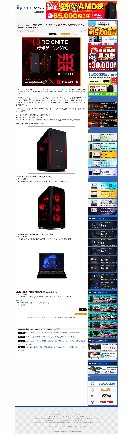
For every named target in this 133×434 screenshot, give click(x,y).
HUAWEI (42, 412)
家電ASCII (49, 418)
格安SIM (44, 418)
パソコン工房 (21, 305)
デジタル (53, 409)
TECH (49, 409)
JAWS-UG (47, 412)
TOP (37, 409)
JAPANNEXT (81, 416)
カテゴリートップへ (81, 314)
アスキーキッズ (38, 418)
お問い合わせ (77, 427)
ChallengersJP (94, 418)
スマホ (77, 409)
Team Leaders (63, 418)
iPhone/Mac (58, 409)
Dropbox (60, 416)
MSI (52, 414)
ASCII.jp (38, 12)
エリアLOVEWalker (43, 422)
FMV (42, 410)
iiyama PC (61, 410)
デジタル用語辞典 (64, 420)
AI (39, 409)
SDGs (82, 418)
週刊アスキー (56, 420)
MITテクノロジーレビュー (81, 420)
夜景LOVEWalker (71, 422)
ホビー (63, 409)
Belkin (70, 412)
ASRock (50, 416)
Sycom (68, 410)
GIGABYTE (56, 414)
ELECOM (56, 410)
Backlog (68, 416)
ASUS (76, 416)
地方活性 (78, 418)
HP (86, 410)
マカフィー (50, 410)
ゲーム (89, 409)
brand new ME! (74, 414)
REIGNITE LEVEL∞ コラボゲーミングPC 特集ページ (33, 303)
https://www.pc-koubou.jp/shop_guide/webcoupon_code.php (59, 120)
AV (70, 409)
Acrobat (56, 412)
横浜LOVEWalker (52, 422)
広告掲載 (84, 427)
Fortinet (72, 416)
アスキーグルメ (56, 418)
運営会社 (70, 427)
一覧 (58, 34)
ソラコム (55, 416)
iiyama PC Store (30, 7)
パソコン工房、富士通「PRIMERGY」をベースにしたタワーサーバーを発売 (50, 337)
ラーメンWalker (34, 422)
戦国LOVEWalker (97, 422)
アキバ (73, 409)
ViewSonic (62, 414)
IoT (41, 409)
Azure (66, 412)
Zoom (77, 412)
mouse (45, 410)
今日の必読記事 (49, 420)
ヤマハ (73, 412)
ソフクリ (90, 412)
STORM (89, 410)
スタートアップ (83, 409)
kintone (52, 412)
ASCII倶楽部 (94, 409)
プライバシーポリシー (60, 427)
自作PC (67, 409)
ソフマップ (67, 414)
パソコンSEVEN (81, 410)
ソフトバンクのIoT (83, 412)
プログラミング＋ (71, 418)
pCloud (80, 414)
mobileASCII (71, 420)
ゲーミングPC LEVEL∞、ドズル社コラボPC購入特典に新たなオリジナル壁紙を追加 (52, 333)
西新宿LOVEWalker (61, 422)
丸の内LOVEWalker (88, 422)
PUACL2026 (87, 418)
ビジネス (45, 409)
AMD (65, 410)
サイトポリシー (49, 427)
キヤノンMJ (61, 412)
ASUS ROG (74, 410)
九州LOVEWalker (79, 422)
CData (63, 416)
